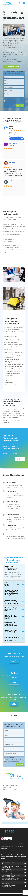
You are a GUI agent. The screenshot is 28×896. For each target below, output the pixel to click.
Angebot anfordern (12, 67)
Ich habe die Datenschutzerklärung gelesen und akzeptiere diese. (14, 101)
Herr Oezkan (12, 181)
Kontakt (14, 682)
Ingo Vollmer (12, 162)
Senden (20, 105)
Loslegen (20, 459)
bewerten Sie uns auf (16, 138)
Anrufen (14, 661)
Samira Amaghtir (13, 143)
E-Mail (13, 704)
